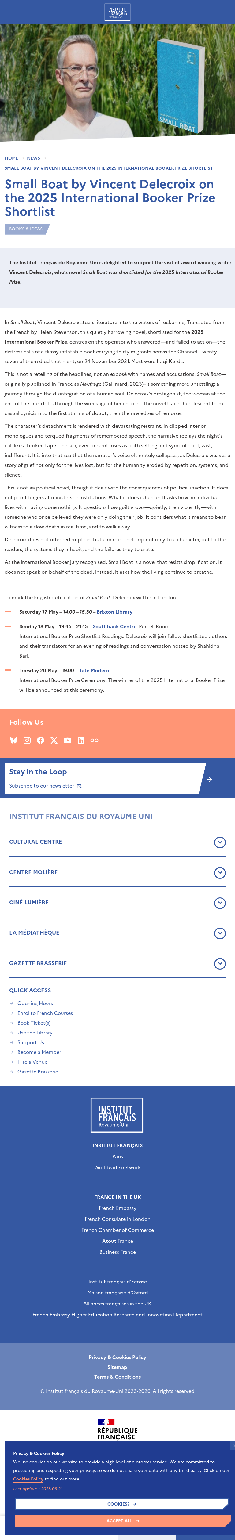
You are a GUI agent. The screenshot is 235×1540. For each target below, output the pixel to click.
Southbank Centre (114, 626)
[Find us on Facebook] (40, 740)
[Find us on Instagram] (27, 740)
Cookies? (118, 1504)
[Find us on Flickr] (94, 740)
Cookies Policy (28, 1479)
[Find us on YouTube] (67, 740)
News (34, 158)
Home (12, 158)
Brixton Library (114, 611)
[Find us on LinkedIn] (80, 740)
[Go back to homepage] (117, 12)
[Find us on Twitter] (54, 740)
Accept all (119, 1521)
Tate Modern (94, 670)
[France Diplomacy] (117, 1436)
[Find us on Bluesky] (13, 740)
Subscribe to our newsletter (42, 785)
